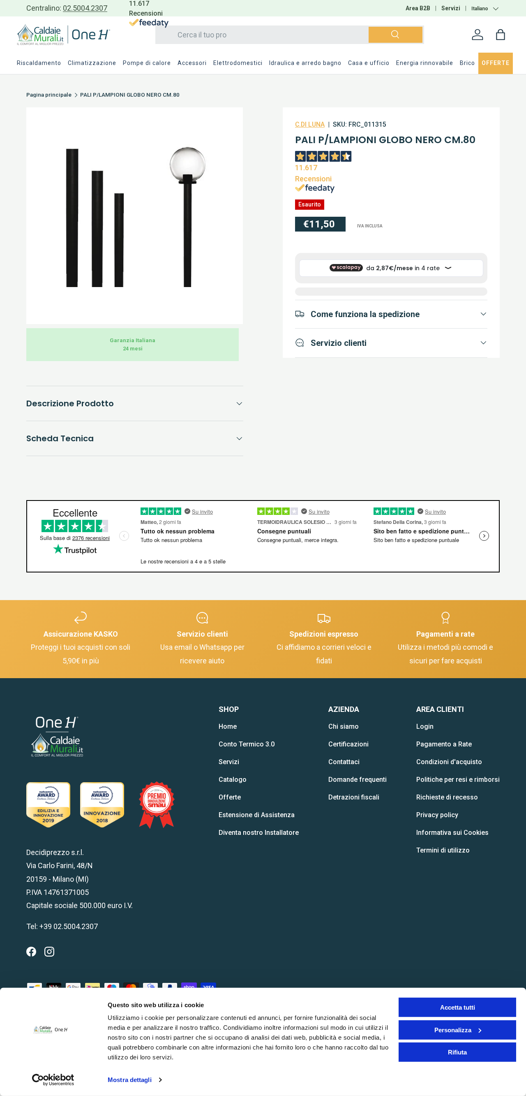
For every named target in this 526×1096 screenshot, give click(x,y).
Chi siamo (343, 726)
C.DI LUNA (310, 124)
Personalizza (452, 1029)
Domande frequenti (357, 779)
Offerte (230, 797)
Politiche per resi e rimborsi (458, 779)
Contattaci (344, 762)
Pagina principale (49, 95)
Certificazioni (348, 744)
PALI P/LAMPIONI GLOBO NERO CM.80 (130, 95)
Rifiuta (457, 1052)
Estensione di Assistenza (257, 815)
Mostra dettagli (130, 1079)
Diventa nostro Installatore (259, 832)
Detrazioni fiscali (353, 797)
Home (228, 726)
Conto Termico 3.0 (247, 744)
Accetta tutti (457, 1007)
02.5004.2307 (85, 8)
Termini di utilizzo (443, 850)
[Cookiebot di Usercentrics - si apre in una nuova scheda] (53, 1080)
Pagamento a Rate (444, 744)
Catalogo (233, 779)
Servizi (450, 8)
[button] (500, 34)
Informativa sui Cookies (452, 832)
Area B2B (418, 8)
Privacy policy (437, 815)
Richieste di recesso (447, 797)
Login (425, 726)
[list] (134, 215)
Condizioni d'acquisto (449, 762)
